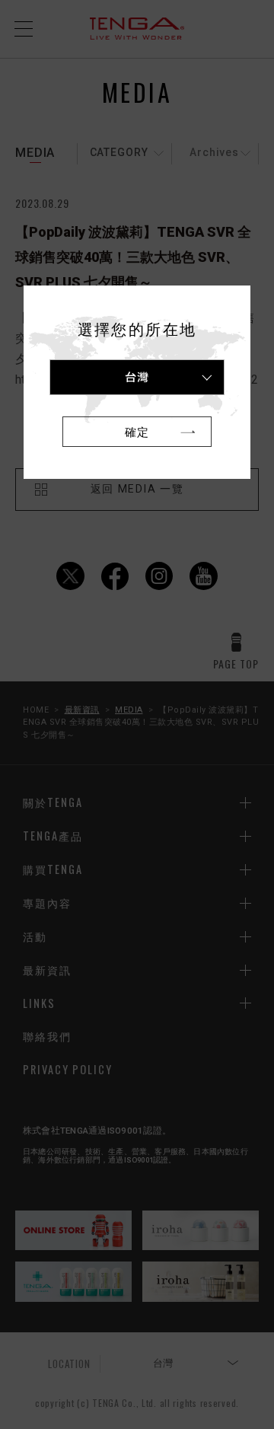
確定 (137, 431)
